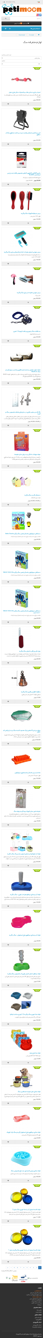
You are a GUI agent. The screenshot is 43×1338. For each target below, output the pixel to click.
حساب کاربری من (37, 1325)
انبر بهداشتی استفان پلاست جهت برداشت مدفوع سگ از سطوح (23, 133)
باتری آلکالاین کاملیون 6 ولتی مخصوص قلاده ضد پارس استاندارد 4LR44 (23, 174)
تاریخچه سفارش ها (37, 1327)
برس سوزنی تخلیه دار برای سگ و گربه (28, 292)
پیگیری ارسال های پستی (36, 1298)
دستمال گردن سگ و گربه (32, 494)
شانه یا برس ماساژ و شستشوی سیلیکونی (27, 772)
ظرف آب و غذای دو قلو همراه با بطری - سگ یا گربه (25, 894)
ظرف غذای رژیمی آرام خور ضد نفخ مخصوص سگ (25, 1170)
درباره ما (40, 1304)
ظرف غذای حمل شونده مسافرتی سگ (29, 1091)
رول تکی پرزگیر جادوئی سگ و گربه (29, 651)
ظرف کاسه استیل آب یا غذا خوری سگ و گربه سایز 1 (24, 1249)
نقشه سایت (39, 1312)
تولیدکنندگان (38, 1317)
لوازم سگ (31, 34)
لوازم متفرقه (22, 34)
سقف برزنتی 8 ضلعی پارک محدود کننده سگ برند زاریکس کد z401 (21, 731)
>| (7, 1267)
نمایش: (3, 61)
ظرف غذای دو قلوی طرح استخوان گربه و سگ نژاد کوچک (23, 1132)
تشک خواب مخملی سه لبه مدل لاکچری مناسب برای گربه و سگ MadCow (23, 370)
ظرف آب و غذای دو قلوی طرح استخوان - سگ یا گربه (24, 935)
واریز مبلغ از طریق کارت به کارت (34, 1294)
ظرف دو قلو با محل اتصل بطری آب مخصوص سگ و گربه (23, 973)
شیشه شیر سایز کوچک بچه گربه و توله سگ (27, 811)
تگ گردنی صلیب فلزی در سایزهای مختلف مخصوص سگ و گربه (22, 413)
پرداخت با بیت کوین (37, 1302)
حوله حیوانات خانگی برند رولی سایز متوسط (27, 454)
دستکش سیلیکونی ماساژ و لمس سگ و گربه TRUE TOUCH (21, 572)
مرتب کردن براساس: (6, 55)
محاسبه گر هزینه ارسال (36, 1292)
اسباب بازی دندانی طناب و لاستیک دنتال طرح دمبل (24, 92)
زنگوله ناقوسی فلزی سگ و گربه (30, 691)
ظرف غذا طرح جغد (35, 1052)
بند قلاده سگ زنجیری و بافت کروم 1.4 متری (26, 331)
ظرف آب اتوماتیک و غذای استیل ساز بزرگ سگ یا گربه (23, 853)
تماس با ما (39, 1310)
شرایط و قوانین (38, 1290)
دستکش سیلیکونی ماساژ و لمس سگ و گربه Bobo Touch (22, 533)
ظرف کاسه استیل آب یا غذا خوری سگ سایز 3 (26, 1209)
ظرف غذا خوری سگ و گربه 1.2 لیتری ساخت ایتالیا (25, 1014)
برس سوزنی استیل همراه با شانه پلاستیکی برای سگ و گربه (22, 251)
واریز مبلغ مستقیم (37, 1296)
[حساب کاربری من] (3, 2)
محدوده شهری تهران (37, 1300)
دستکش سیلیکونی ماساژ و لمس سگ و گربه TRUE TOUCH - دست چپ (21, 611)
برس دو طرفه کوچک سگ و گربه (30, 213)
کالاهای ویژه (39, 1319)
